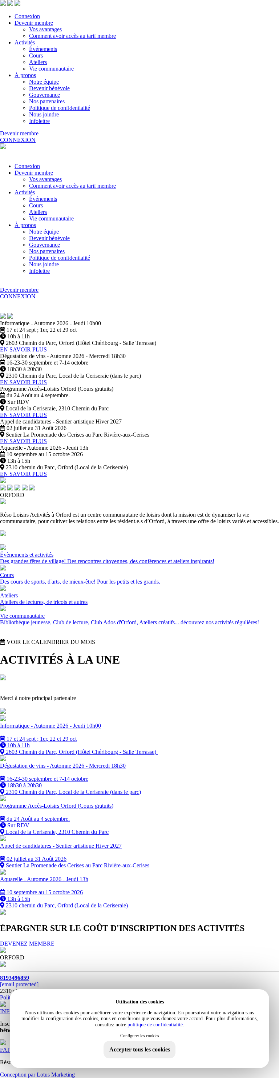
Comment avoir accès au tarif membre (72, 36)
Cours (36, 55)
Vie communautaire (51, 68)
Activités (25, 42)
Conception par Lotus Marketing (37, 1074)
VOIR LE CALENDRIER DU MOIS (50, 642)
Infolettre (39, 121)
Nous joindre (44, 114)
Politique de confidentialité (59, 108)
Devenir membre (34, 23)
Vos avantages (45, 29)
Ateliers (38, 62)
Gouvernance (44, 95)
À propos (25, 75)
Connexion (27, 16)
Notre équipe (44, 82)
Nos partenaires (47, 101)
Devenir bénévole (49, 88)
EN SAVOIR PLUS (23, 349)
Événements (43, 49)
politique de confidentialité (155, 1024)
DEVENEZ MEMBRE (27, 943)
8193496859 (14, 978)
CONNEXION (18, 140)
